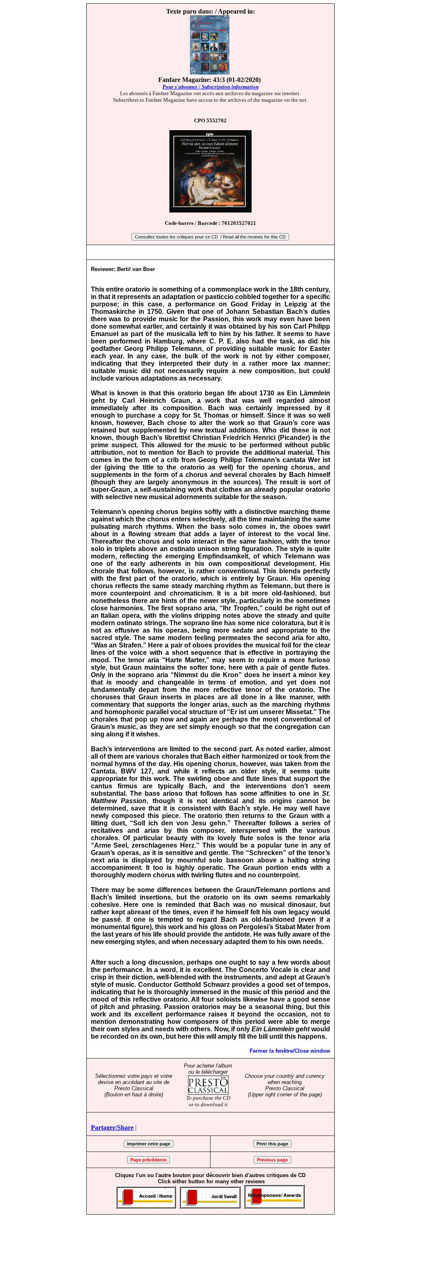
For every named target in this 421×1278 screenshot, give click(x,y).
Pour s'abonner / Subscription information (210, 87)
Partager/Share (112, 1127)
